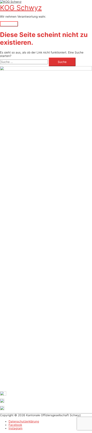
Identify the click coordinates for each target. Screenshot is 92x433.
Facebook (15, 425)
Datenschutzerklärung (24, 421)
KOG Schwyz (21, 7)
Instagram (15, 428)
